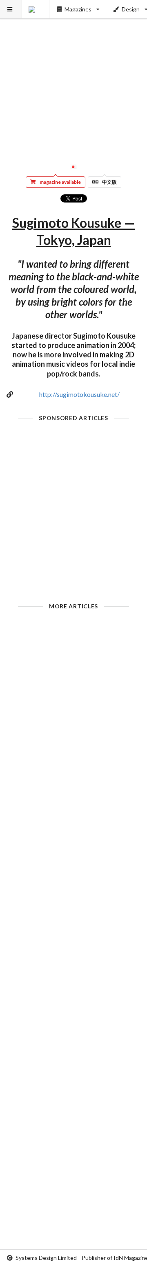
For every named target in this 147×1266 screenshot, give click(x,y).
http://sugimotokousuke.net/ (79, 394)
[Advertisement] (73, 73)
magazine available (60, 182)
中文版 (109, 182)
